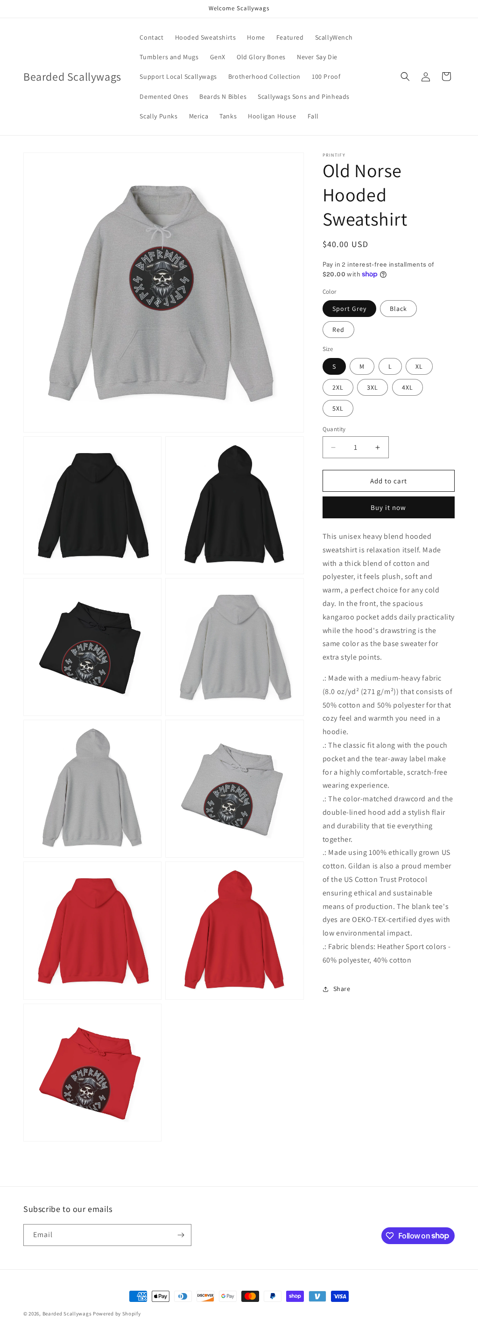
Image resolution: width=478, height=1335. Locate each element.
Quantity (334, 429)
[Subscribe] (180, 1235)
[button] (405, 76)
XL (419, 366)
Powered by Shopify (117, 1313)
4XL (407, 387)
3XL (372, 387)
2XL (338, 387)
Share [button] (342, 988)
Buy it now (388, 507)
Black (398, 308)
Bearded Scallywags (67, 1313)
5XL (338, 408)
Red (338, 329)
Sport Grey (349, 308)
